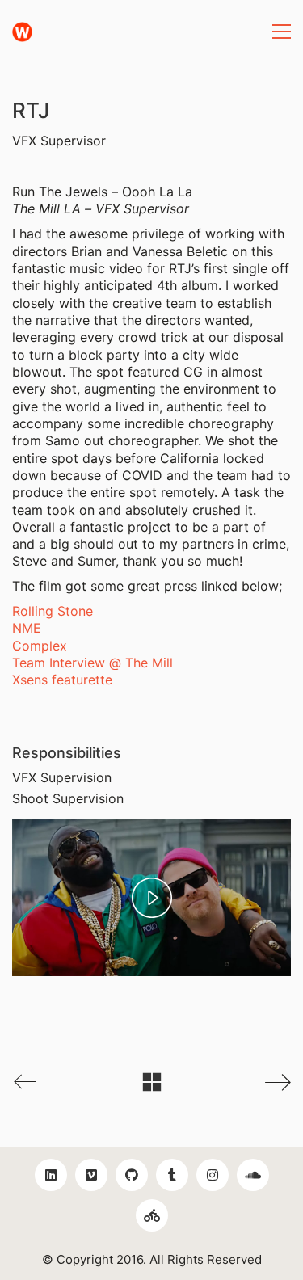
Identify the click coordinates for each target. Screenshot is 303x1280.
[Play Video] (152, 898)
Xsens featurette (62, 680)
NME (26, 628)
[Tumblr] (172, 1175)
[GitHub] (132, 1175)
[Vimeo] (91, 1175)
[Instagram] (212, 1175)
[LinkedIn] (51, 1175)
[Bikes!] (152, 1215)
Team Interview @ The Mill (92, 663)
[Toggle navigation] (281, 31)
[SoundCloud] (253, 1175)
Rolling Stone (52, 611)
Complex (39, 646)
